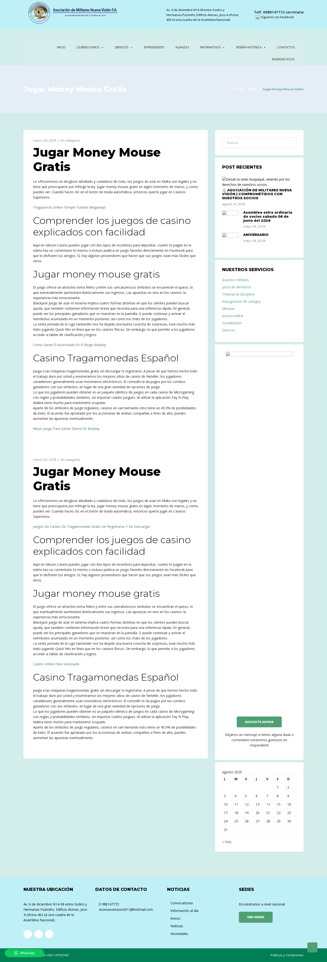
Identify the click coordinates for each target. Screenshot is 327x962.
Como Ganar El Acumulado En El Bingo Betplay (69, 344)
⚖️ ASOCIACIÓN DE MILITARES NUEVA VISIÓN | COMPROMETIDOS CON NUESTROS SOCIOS (257, 194)
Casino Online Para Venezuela (56, 664)
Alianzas (182, 47)
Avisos (175, 918)
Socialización (232, 323)
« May (226, 841)
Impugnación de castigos (241, 301)
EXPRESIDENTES (154, 47)
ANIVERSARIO (256, 235)
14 (268, 804)
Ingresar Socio (283, 59)
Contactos (286, 47)
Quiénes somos (88, 47)
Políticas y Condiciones (287, 955)
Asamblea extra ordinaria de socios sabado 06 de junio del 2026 (267, 216)
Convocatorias (181, 903)
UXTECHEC (61, 955)
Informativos (210, 47)
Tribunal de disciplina (238, 294)
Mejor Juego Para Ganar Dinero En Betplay (66, 428)
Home (238, 89)
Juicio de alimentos (236, 287)
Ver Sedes (256, 917)
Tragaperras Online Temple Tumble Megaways (69, 207)
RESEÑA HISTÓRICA (249, 47)
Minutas (228, 308)
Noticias (176, 926)
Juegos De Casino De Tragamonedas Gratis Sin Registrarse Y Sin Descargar (91, 526)
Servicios (121, 47)
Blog (252, 89)
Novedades (179, 933)
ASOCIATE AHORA (259, 722)
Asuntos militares (235, 280)
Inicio (61, 47)
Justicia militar (232, 315)
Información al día (184, 910)
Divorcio (228, 330)
